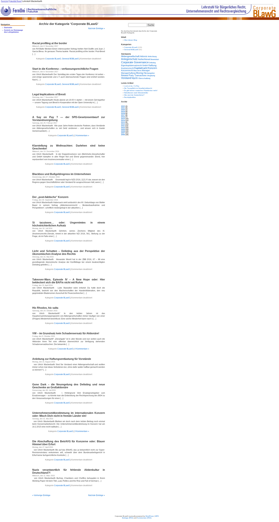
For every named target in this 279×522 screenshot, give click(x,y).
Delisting (152, 63)
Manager (146, 70)
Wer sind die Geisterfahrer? (134, 95)
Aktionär (143, 56)
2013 (123, 122)
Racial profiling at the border (49, 43)
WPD (157, 516)
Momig (139, 73)
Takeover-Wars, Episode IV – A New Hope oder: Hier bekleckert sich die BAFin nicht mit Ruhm (68, 281)
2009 (123, 129)
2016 (123, 117)
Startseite (8, 27)
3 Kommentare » (82, 431)
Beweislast (154, 59)
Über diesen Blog (130, 40)
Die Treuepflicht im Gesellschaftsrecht (138, 88)
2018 (123, 113)
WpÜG (135, 78)
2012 (123, 124)
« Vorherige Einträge (41, 495)
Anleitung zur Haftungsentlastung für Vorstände (61, 359)
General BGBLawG (70, 59)
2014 (123, 120)
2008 (123, 131)
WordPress (149, 516)
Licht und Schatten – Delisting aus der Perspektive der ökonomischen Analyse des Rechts (68, 252)
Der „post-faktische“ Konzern (50, 197)
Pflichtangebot (149, 73)
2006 (123, 135)
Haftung (152, 65)
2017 (123, 115)
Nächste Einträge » (96, 28)
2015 (123, 119)
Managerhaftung (128, 73)
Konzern (152, 68)
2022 (123, 106)
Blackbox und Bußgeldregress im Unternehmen (61, 174)
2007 (123, 133)
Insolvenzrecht (127, 68)
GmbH (145, 65)
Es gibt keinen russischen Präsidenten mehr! (140, 90)
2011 (123, 126)
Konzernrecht (127, 70)
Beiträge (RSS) (127, 518)
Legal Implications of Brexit (49, 94)
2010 (123, 127)
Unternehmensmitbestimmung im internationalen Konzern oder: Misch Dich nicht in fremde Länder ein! (68, 414)
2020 (123, 110)
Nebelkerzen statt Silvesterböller (136, 93)
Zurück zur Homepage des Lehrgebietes (13, 31)
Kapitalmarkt (141, 68)
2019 (123, 111)
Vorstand (126, 78)
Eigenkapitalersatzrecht (131, 65)
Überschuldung (144, 78)
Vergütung (151, 75)
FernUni (4, 1)
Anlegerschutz (129, 59)
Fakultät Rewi (15, 1)
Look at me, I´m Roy (131, 86)
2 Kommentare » (82, 135)
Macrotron (137, 70)
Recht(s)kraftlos (130, 97)
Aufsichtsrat (144, 59)
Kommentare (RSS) (144, 518)
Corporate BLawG (53, 59)
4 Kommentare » (82, 349)
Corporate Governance (135, 62)
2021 (123, 108)
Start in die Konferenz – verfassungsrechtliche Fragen (65, 68)
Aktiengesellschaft (130, 56)
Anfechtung (152, 56)
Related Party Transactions (134, 75)
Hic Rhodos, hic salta (45, 307)
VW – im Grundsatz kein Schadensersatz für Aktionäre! (65, 333)
